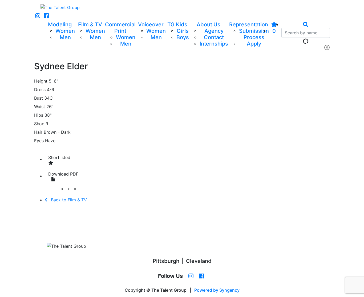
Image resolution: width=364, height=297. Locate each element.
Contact (214, 37)
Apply (254, 43)
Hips (38, 115)
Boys (182, 37)
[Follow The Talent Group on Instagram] (37, 16)
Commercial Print (120, 27)
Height (40, 81)
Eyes (39, 140)
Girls (183, 31)
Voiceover (151, 24)
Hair (38, 132)
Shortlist (59, 157)
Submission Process (254, 34)
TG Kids (177, 24)
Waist (39, 106)
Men (65, 37)
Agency (214, 31)
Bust (38, 98)
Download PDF (63, 174)
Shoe (39, 123)
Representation (248, 24)
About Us (208, 24)
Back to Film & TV (68, 199)
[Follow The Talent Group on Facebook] (46, 16)
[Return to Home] (60, 7)
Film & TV (90, 24)
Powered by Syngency (217, 290)
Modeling (60, 24)
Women (65, 31)
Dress (40, 89)
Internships (214, 43)
